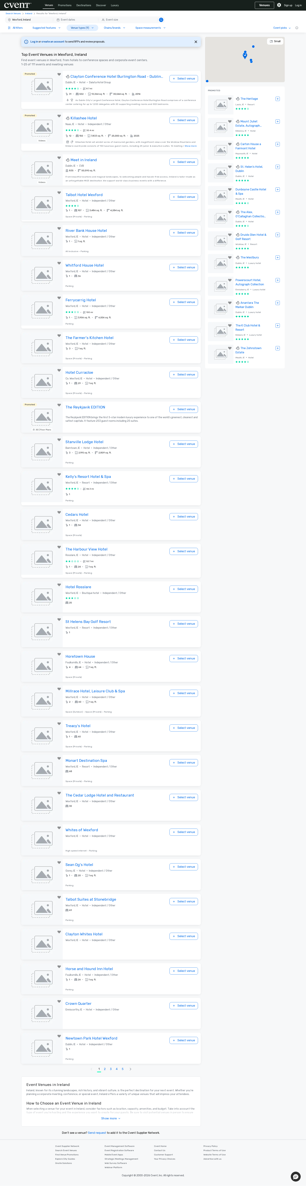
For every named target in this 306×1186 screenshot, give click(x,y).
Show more (191, 146)
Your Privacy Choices (164, 1159)
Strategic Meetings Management (121, 1159)
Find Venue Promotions (67, 1154)
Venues (49, 5)
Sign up (288, 5)
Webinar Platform (113, 1167)
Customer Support (163, 1154)
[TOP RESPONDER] (68, 77)
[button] (85, 20)
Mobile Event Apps (114, 1154)
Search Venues (13, 13)
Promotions (65, 5)
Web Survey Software (116, 1163)
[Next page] (130, 1069)
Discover (101, 5)
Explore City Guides (65, 1159)
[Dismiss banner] (196, 42)
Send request (97, 1132)
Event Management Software (119, 1146)
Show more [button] (109, 1118)
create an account (53, 41)
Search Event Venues (66, 1150)
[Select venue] (278, 99)
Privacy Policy (210, 1146)
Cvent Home (160, 1146)
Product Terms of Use (214, 1150)
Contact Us (159, 1150)
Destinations (83, 5)
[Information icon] (296, 28)
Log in (298, 5)
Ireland (28, 13)
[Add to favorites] (59, 74)
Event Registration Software (119, 1150)
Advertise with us (212, 1159)
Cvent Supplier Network (67, 1146)
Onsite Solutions (63, 1163)
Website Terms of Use (214, 1154)
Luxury (115, 5)
